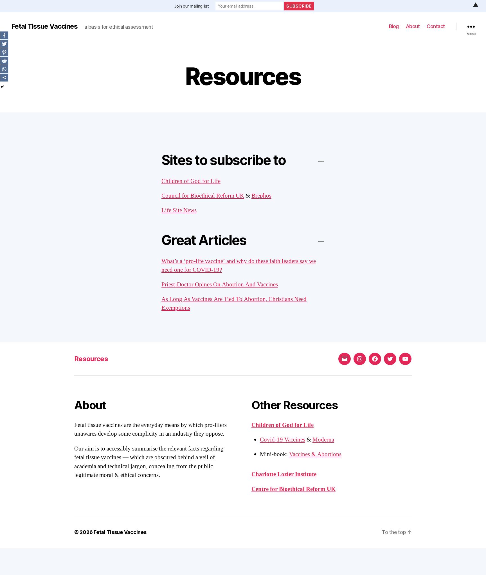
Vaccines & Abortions (315, 454)
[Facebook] (4, 35)
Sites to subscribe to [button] (223, 160)
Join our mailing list (191, 6)
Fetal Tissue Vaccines (44, 26)
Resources (91, 359)
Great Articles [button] (203, 240)
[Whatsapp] (4, 69)
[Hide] (2, 87)
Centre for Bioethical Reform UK (293, 489)
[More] (4, 77)
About (413, 26)
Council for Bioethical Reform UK (202, 196)
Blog (394, 26)
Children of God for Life (190, 181)
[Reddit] (4, 60)
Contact (436, 26)
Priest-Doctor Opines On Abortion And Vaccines (219, 284)
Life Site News (179, 210)
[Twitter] (4, 44)
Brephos (261, 196)
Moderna (323, 439)
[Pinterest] (4, 52)
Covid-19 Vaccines (282, 439)
